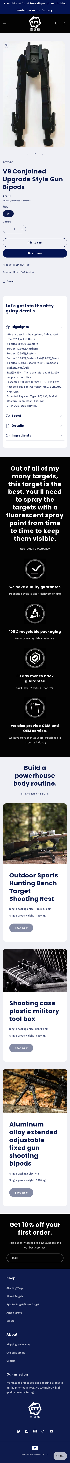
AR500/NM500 (14, 1312)
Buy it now (35, 253)
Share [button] (10, 281)
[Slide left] (27, 153)
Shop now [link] (21, 928)
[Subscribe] (59, 1258)
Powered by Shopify (41, 1454)
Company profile (16, 1352)
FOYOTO (30, 1454)
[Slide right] (42, 153)
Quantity (7, 221)
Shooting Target (15, 1288)
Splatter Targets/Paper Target (23, 1304)
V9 (8, 213)
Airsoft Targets (15, 1296)
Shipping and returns (18, 1344)
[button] (4, 23)
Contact (11, 1361)
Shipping (7, 200)
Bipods (10, 1321)
